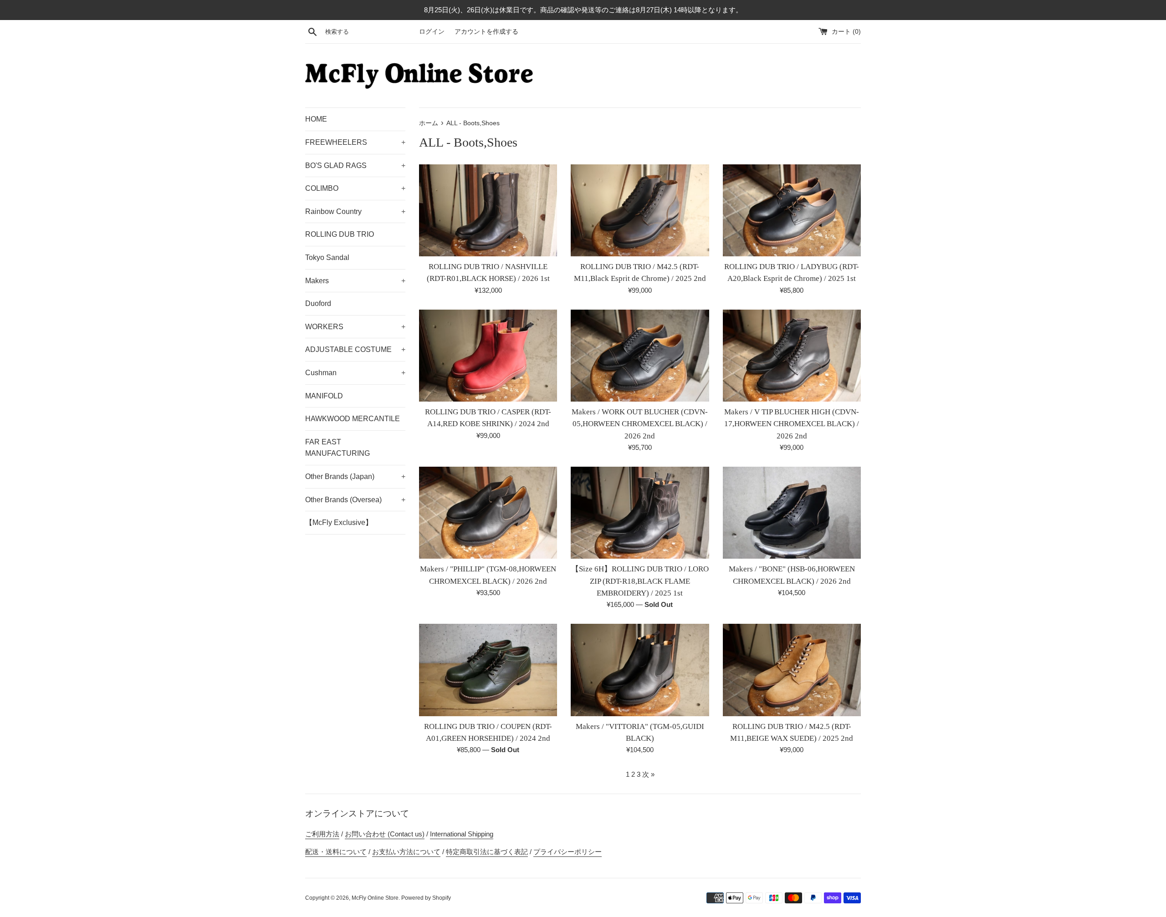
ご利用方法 (322, 834)
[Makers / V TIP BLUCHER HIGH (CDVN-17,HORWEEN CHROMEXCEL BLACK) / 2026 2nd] (792, 356)
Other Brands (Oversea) (355, 500)
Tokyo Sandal (327, 257)
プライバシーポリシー (567, 852)
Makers (355, 281)
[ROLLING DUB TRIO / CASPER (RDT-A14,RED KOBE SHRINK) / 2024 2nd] (488, 356)
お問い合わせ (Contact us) (384, 834)
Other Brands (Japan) (355, 476)
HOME (316, 119)
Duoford (318, 303)
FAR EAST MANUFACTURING (337, 448)
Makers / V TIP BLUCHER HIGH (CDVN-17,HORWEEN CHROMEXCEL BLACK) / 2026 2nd (791, 424)
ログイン (432, 31)
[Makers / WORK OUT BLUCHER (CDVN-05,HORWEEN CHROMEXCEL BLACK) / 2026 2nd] (640, 356)
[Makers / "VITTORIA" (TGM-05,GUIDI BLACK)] (640, 670)
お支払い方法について (406, 852)
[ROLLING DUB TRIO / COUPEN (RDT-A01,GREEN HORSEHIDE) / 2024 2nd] (488, 670)
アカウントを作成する (486, 31)
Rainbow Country (355, 211)
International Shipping (461, 834)
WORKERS (355, 327)
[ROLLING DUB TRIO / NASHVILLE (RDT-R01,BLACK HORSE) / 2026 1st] (488, 210)
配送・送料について (336, 852)
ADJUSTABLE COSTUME (355, 349)
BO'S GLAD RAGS (355, 165)
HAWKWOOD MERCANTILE (352, 419)
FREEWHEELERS (355, 142)
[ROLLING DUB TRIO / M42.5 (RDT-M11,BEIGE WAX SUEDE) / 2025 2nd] (792, 670)
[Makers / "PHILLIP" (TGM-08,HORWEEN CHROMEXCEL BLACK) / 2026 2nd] (488, 513)
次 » (648, 774)
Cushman (355, 373)
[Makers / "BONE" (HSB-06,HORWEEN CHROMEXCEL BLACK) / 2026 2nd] (792, 513)
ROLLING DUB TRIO (339, 234)
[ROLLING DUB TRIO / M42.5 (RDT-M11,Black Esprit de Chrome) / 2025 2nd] (640, 210)
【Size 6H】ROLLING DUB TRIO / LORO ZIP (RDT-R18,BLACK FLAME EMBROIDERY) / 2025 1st (640, 581)
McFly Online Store (375, 898)
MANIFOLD (324, 396)
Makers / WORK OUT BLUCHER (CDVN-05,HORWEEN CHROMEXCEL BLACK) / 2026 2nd (640, 424)
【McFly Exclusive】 (339, 522)
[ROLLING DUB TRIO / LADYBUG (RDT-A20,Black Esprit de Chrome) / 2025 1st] (792, 210)
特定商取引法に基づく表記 (487, 852)
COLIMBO (355, 188)
